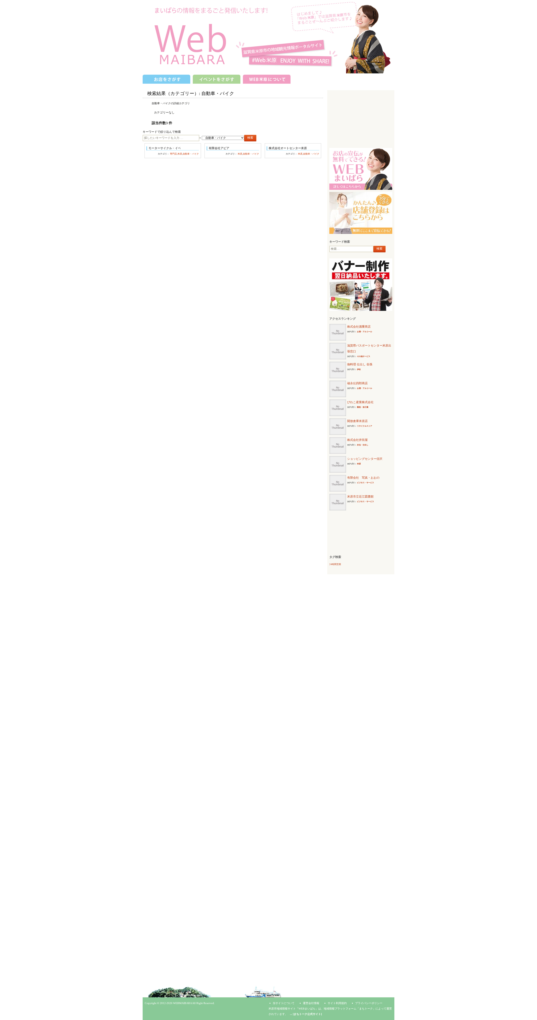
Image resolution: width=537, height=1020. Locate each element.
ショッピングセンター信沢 (364, 458)
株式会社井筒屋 (357, 440)
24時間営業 (335, 564)
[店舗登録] (360, 212)
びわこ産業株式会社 (360, 402)
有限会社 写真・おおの (363, 477)
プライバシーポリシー (368, 1003)
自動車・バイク (191, 153)
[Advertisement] (360, 118)
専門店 (173, 153)
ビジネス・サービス (365, 483)
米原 (179, 153)
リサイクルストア (364, 426)
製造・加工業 (362, 407)
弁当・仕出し (362, 445)
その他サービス (363, 356)
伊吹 (359, 369)
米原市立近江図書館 (360, 496)
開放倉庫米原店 (357, 421)
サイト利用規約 (337, 1003)
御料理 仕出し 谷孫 (359, 364)
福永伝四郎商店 (357, 383)
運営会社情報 (311, 1003)
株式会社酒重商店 (359, 326)
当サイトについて (284, 1003)
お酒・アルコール (364, 332)
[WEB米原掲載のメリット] (360, 168)
